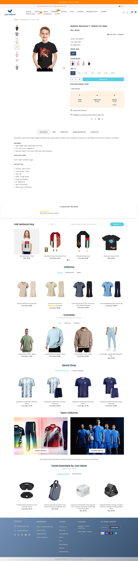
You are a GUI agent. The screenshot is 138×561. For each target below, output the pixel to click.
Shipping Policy (41, 534)
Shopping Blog (63, 551)
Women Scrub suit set (55, 303)
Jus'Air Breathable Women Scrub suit (111, 303)
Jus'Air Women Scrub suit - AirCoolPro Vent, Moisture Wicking (83, 304)
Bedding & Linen (92, 12)
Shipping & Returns (79, 132)
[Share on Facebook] (92, 119)
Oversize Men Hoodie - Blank (83, 354)
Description (44, 132)
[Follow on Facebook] (15, 535)
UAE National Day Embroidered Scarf (55, 256)
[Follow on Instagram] (22, 535)
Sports (46, 12)
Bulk (54, 132)
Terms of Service (42, 537)
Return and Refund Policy (45, 527)
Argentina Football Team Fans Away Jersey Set (111, 403)
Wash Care (64, 132)
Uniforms (37, 12)
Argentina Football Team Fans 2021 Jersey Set (54, 403)
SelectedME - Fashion (85, 532)
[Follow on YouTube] (25, 535)
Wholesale (55, 11)
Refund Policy (70, 559)
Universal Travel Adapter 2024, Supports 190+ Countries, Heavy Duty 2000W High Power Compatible (83, 506)
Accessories (47, 14)
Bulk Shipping (63, 544)
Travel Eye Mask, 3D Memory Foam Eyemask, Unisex (26, 506)
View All (116, 224)
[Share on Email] (99, 119)
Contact (57, 14)
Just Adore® (79, 39)
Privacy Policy (41, 530)
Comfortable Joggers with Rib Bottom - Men (111, 355)
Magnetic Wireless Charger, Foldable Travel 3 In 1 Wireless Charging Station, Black (111, 506)
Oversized (80, 12)
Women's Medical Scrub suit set (27, 303)
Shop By (28, 12)
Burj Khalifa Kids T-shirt (27, 256)
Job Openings (63, 534)
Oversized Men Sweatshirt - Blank (55, 354)
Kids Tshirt (77, 42)
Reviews (61, 548)
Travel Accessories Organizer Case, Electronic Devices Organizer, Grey (55, 506)
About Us (62, 530)
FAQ (60, 541)
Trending (103, 12)
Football (63, 12)
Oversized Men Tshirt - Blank (26, 354)
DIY (40, 14)
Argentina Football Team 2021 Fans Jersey (26, 403)
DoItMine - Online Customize (83, 527)
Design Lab (94, 132)
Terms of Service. (79, 559)
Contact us (63, 527)
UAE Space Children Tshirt (111, 256)
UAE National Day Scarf (83, 256)
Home (16, 19)
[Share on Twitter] (95, 119)
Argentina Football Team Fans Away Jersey (83, 403)
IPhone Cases (30, 14)
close (2, 2)
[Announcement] (69, 2)
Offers (61, 537)
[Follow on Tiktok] (29, 535)
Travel (72, 12)
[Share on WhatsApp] (102, 119)
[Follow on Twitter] (18, 535)
